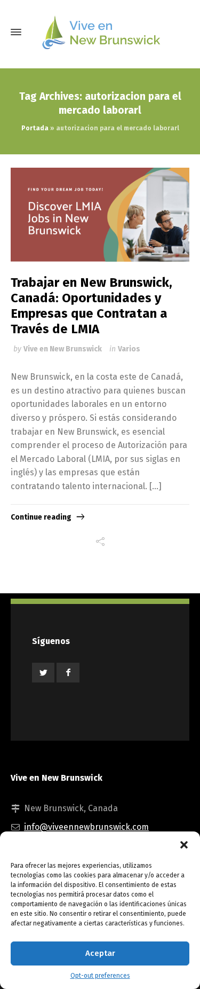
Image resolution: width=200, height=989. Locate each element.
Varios (129, 349)
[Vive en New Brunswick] (100, 32)
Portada (35, 128)
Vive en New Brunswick (62, 349)
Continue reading (41, 517)
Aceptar (100, 953)
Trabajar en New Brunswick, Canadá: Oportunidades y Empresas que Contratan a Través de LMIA (91, 305)
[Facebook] (68, 672)
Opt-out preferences (100, 975)
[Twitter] (43, 672)
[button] (184, 844)
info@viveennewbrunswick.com (86, 827)
